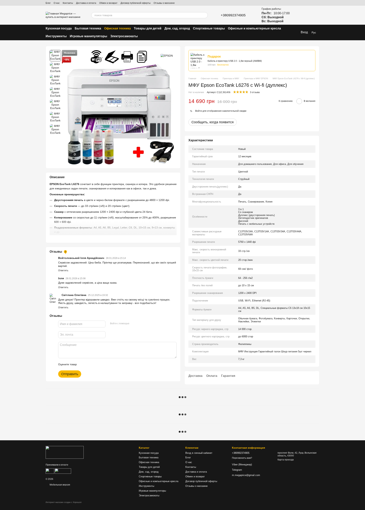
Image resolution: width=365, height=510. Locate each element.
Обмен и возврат (108, 3)
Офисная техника (117, 28)
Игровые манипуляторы (88, 36)
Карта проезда (286, 459)
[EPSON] (167, 55)
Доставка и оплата (86, 3)
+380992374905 (233, 15)
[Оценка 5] (107, 364)
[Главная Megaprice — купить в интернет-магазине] (65, 452)
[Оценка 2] (89, 364)
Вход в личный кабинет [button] (198, 452)
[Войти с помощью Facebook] (133, 323)
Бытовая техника (88, 28)
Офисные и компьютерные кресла (254, 28)
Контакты (68, 3)
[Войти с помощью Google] (139, 323)
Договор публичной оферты (136, 3)
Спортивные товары (209, 28)
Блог (48, 3)
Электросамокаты (124, 36)
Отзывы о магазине (164, 3)
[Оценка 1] (83, 364)
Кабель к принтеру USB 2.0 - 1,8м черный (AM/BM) (235, 61)
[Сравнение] (297, 15)
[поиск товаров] (205, 15)
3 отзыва (255, 92)
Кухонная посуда (59, 28)
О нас (57, 3)
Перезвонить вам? (242, 458)
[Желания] (306, 15)
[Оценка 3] (95, 364)
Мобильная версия (59, 484)
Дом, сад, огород (177, 28)
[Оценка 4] (101, 364)
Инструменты (56, 36)
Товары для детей (147, 28)
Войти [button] (198, 111)
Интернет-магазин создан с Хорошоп (64, 502)
